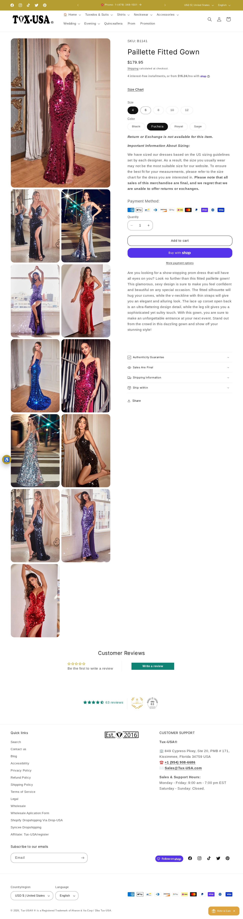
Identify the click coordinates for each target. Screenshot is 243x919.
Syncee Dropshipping (26, 827)
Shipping (133, 68)
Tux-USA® (27, 910)
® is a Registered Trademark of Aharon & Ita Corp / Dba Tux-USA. (73, 910)
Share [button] (136, 400)
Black (138, 128)
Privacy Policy (21, 770)
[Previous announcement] (78, 5)
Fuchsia (157, 126)
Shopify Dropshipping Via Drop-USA (37, 820)
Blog (14, 756)
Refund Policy (21, 777)
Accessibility (20, 763)
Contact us (18, 749)
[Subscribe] (82, 858)
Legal (15, 799)
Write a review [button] (152, 666)
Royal (181, 128)
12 (189, 111)
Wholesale (18, 806)
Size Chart (136, 89)
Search (16, 742)
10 (174, 111)
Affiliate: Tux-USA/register (30, 834)
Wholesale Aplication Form (30, 813)
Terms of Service (23, 792)
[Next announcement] (165, 5)
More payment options (180, 262)
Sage (200, 128)
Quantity (133, 217)
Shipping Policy (22, 784)
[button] (72, 14)
